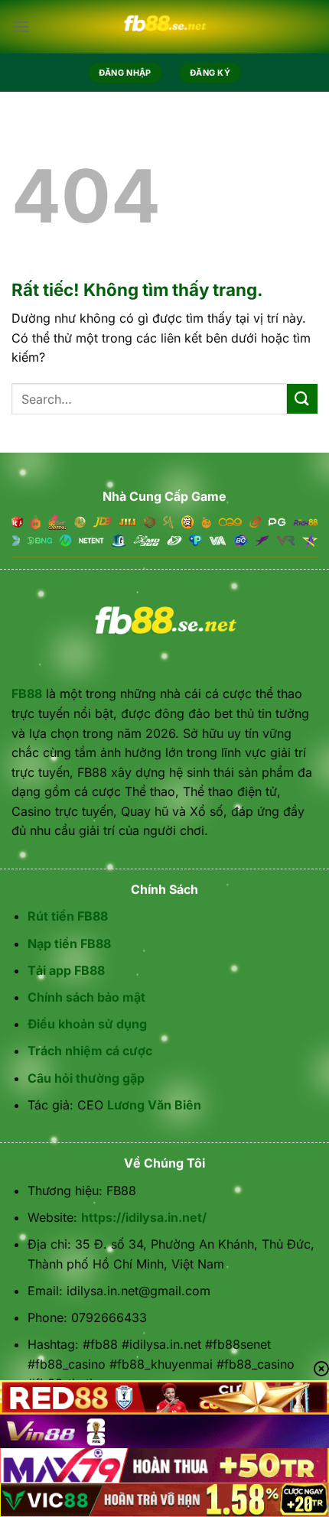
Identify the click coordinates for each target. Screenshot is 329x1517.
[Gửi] (302, 399)
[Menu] (20, 26)
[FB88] (164, 27)
